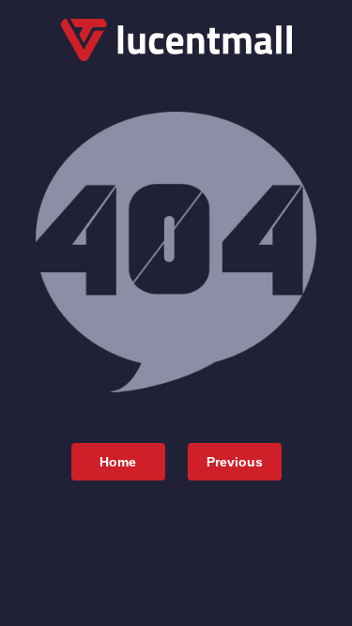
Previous (235, 461)
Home (117, 461)
